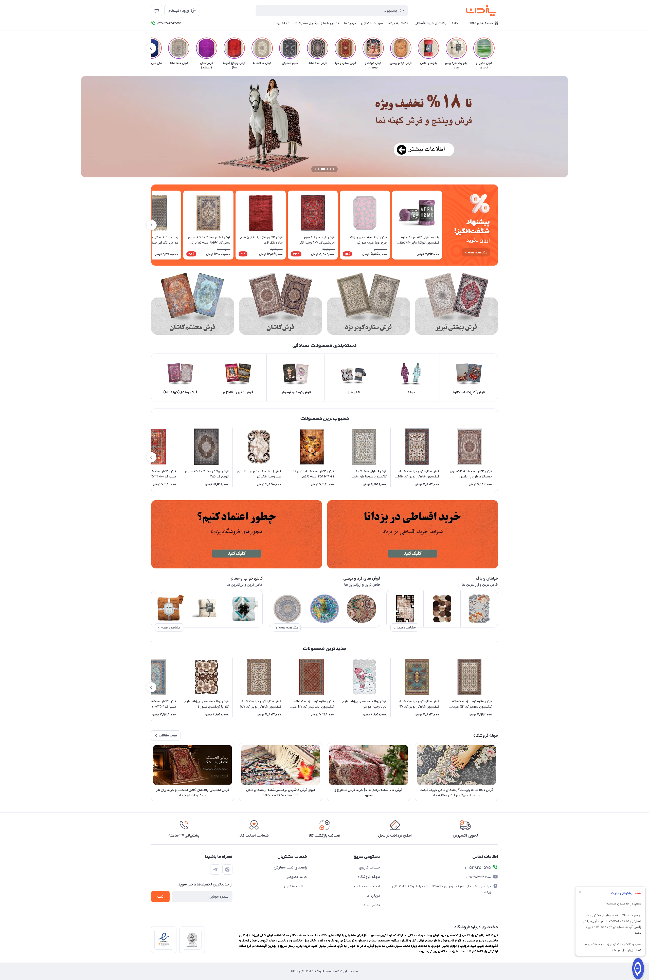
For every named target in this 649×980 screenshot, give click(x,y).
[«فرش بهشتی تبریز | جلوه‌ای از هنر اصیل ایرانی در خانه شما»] (456, 304)
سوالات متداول (295, 886)
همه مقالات (168, 735)
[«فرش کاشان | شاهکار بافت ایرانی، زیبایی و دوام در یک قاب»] (280, 304)
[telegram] (215, 869)
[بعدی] (151, 48)
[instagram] (227, 869)
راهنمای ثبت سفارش (290, 867)
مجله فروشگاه (368, 876)
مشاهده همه (477, 252)
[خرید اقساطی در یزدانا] (412, 534)
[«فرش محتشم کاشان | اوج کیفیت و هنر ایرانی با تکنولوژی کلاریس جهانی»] (192, 304)
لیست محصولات (367, 886)
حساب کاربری (369, 867)
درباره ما (373, 895)
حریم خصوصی (296, 876)
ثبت (160, 896)
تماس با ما (371, 905)
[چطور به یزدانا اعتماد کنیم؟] (236, 534)
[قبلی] (498, 48)
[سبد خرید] (156, 10)
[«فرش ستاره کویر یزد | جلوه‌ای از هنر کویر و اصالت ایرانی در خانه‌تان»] (368, 304)
